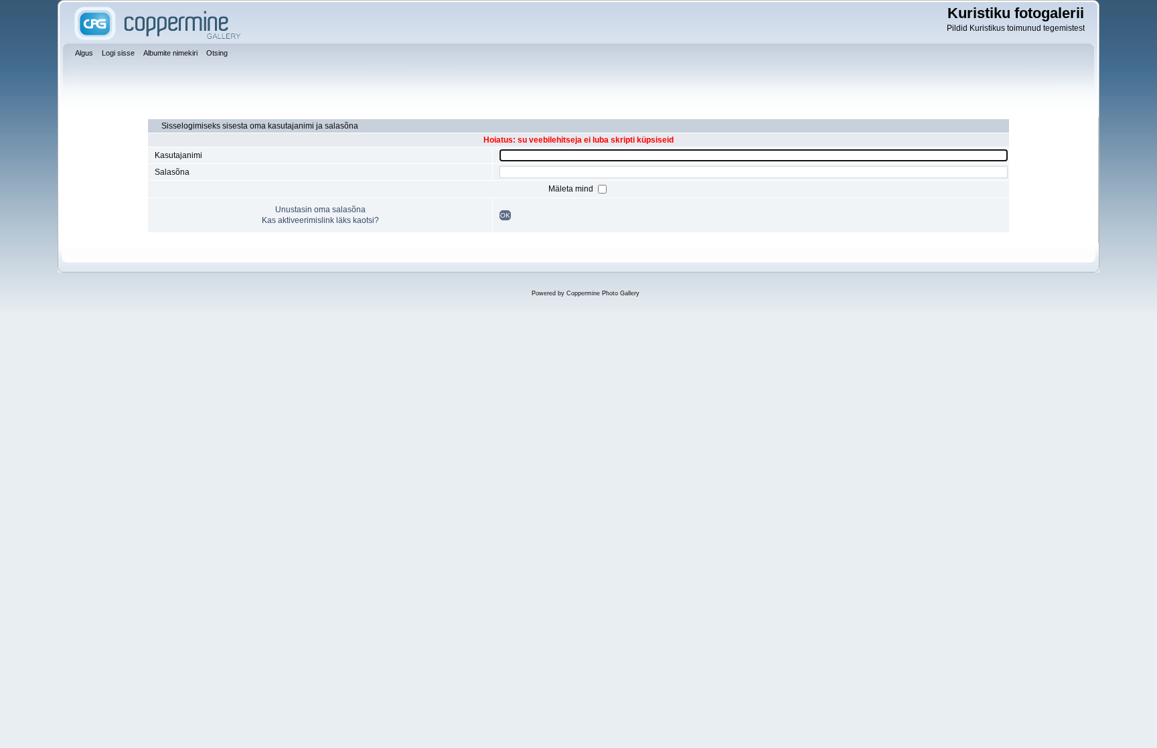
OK (505, 215)
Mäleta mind (571, 189)
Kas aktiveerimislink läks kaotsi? (320, 220)
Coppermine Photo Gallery (602, 293)
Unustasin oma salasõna (320, 209)
